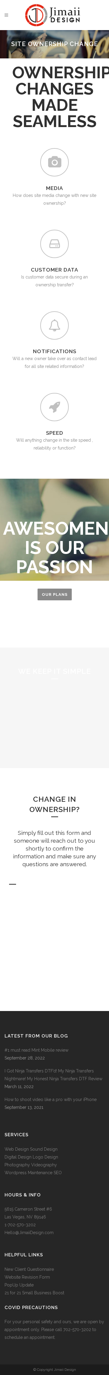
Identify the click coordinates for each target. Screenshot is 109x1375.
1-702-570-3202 (20, 1224)
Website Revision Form (27, 1277)
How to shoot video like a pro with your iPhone (51, 1099)
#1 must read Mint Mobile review (36, 1050)
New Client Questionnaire (30, 1269)
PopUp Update (19, 1285)
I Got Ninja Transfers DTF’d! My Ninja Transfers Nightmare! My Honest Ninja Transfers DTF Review (53, 1075)
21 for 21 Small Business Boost (34, 1292)
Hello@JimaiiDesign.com (29, 1232)
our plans (55, 594)
